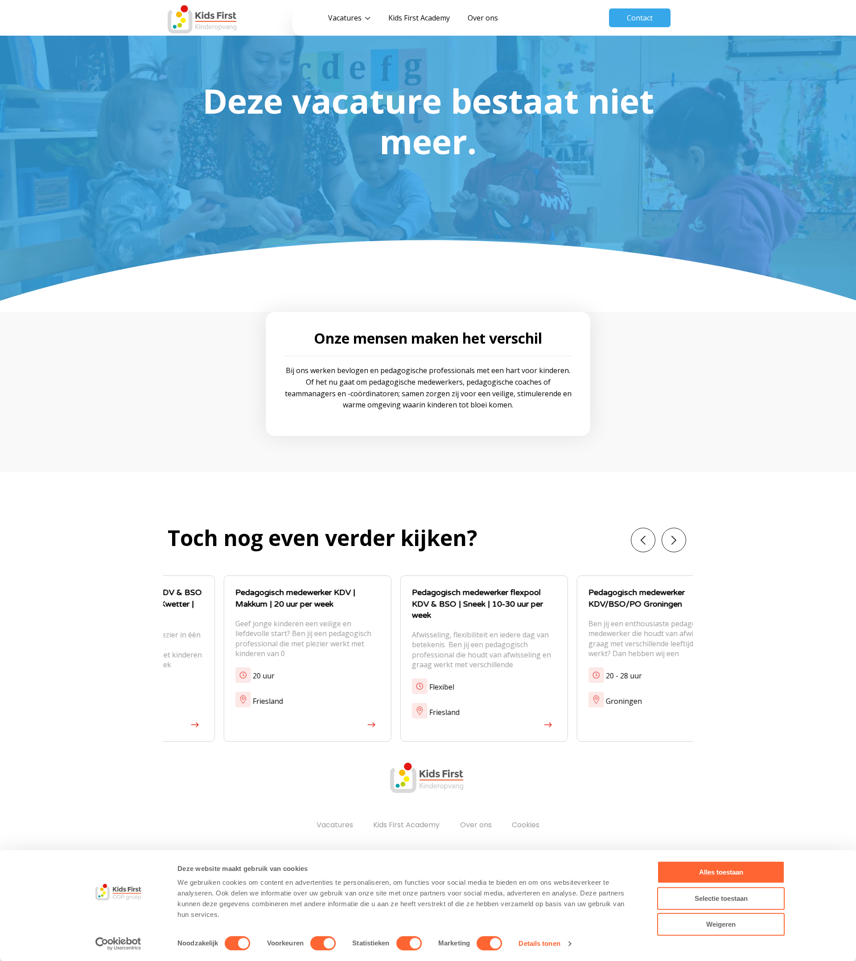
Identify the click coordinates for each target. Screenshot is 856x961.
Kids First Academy (419, 18)
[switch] (323, 943)
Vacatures (345, 18)
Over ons (483, 18)
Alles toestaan (721, 872)
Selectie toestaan (721, 898)
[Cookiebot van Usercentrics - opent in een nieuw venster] (118, 943)
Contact (640, 18)
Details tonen (539, 943)
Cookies (525, 825)
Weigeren (721, 924)
